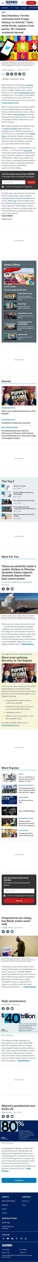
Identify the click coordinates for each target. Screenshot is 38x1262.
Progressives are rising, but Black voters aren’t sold (17, 921)
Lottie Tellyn (6, 582)
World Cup (12, 201)
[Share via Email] (23, 74)
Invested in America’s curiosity (16, 423)
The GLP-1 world (19, 486)
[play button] (19, 276)
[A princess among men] (9, 800)
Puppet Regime (10, 287)
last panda (28, 150)
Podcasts (24, 8)
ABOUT (5, 1197)
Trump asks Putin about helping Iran (26, 834)
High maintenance (14, 1001)
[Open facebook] (16, 1238)
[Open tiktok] (25, 1238)
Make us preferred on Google (14, 79)
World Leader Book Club (15, 290)
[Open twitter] (3, 1238)
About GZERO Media (27, 811)
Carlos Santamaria (8, 70)
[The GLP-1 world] (7, 487)
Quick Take (22, 304)
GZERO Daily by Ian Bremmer (8, 1227)
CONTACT (26, 1197)
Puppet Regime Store (25, 654)
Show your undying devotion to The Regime (17, 659)
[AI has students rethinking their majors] (7, 494)
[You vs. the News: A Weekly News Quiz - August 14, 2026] (9, 778)
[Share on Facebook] (7, 74)
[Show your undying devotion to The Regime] (19, 396)
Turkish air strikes (10, 129)
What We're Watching (10, 427)
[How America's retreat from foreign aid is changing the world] (10, 326)
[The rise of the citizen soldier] (7, 501)
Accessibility (23, 1249)
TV (11, 8)
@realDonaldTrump (27, 93)
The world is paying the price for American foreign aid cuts (25, 298)
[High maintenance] (19, 1023)
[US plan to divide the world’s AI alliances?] (10, 306)
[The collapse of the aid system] (10, 336)
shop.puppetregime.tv (10, 725)
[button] (31, 3)
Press (24, 1205)
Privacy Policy (18, 186)
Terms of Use (28, 186)
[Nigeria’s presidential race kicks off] (19, 1131)
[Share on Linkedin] (15, 74)
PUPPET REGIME (33, 8)
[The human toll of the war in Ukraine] (10, 315)
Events (4, 1209)
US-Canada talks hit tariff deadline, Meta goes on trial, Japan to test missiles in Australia (27, 792)
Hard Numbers (23, 797)
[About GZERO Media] (9, 811)
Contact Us (25, 1201)
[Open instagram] (21, 1238)
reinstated (29, 85)
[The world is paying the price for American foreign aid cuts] (10, 296)
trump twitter (7, 219)
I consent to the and (18, 186)
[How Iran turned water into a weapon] (7, 516)
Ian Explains (22, 334)
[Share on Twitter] (11, 74)
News (4, 12)
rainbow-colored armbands (19, 198)
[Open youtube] (7, 1238)
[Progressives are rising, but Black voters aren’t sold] (19, 946)
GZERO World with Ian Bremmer (25, 323)
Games (21, 774)
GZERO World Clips (25, 293)
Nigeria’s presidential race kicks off (18, 1107)
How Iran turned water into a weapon (23, 515)
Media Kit (5, 1205)
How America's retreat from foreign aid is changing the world (26, 328)
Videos (17, 8)
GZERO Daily (6, 1222)
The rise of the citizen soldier (23, 500)
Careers (4, 1213)
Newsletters (5, 8)
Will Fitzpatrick (28, 582)
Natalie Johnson (17, 582)
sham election (19, 114)
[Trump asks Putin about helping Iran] (9, 833)
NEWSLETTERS (9, 1218)
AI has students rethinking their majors (23, 493)
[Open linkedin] (12, 1238)
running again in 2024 (10, 103)
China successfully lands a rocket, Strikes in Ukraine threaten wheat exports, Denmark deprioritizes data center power (19, 572)
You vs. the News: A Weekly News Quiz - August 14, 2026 (27, 779)
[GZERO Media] (13, 3)
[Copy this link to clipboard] (19, 74)
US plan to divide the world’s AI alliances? (24, 307)
